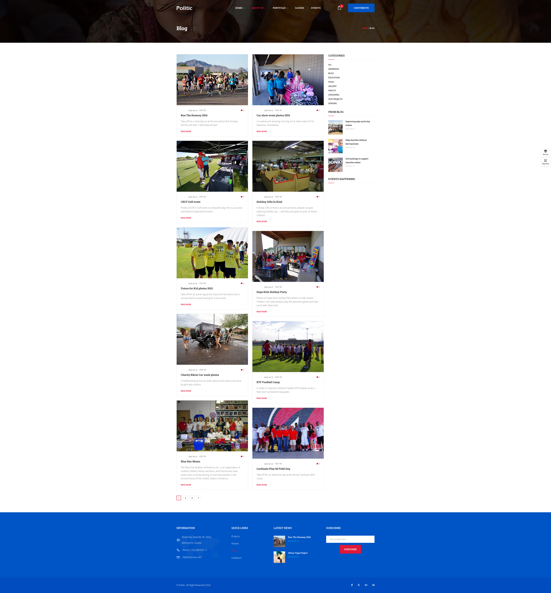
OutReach (236, 557)
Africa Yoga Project (297, 552)
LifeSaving (333, 94)
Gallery (332, 86)
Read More (186, 131)
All (330, 64)
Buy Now (545, 163)
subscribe (350, 549)
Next (198, 498)
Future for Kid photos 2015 (197, 288)
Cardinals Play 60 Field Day (273, 468)
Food (331, 81)
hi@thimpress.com (192, 557)
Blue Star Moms (190, 461)
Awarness (333, 69)
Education (334, 77)
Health (332, 90)
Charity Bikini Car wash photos (200, 375)
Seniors (332, 103)
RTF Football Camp (268, 382)
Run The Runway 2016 (194, 115)
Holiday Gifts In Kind (269, 201)
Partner (235, 543)
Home (364, 28)
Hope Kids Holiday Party (272, 292)
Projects (235, 536)
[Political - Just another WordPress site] (184, 7)
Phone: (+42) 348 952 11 (195, 550)
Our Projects (335, 99)
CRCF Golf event (190, 201)
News (234, 550)
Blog (331, 73)
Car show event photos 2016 (273, 115)
